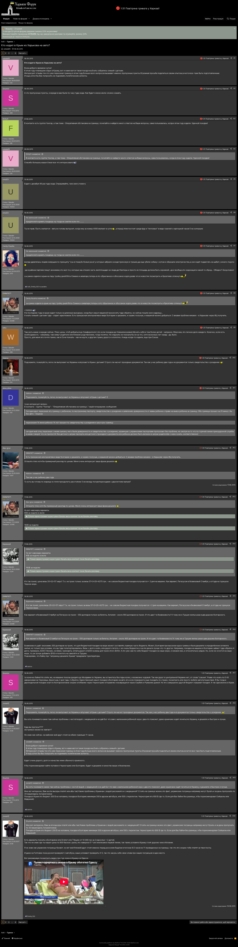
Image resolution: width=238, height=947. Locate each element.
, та (37, 287)
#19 (234, 778)
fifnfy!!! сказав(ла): (33, 154)
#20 (234, 816)
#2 (234, 88)
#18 (234, 703)
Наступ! (22, 53)
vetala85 (7, 49)
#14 (234, 544)
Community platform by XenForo (119, 943)
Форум (6, 19)
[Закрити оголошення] (234, 28)
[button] (29, 18)
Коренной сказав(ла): (34, 601)
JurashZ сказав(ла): (33, 783)
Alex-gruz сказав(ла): (34, 502)
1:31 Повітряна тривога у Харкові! (140, 8)
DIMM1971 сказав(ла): (34, 453)
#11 (234, 388)
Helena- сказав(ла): (33, 393)
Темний (6, 938)
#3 (234, 118)
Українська (17, 938)
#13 (234, 497)
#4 (234, 149)
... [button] (12, 53)
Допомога (229, 938)
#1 (234, 58)
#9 (234, 327)
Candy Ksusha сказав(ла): (36, 298)
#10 (234, 358)
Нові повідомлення (8, 23)
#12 (234, 448)
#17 (234, 673)
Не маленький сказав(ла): (36, 218)
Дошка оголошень (41, 19)
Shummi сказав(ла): (33, 821)
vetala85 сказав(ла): (34, 742)
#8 (234, 293)
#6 (234, 212)
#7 (234, 246)
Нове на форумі (20, 19)
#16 (234, 629)
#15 (234, 596)
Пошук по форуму (25, 23)
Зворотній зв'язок (216, 938)
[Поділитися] (231, 58)
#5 (234, 179)
